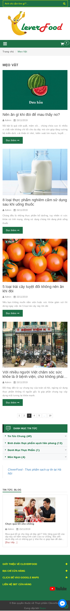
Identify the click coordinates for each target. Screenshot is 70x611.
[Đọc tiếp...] (11, 542)
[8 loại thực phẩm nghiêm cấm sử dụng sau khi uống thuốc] (35, 172)
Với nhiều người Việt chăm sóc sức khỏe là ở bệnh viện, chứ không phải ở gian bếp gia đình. (35, 376)
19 (50, 415)
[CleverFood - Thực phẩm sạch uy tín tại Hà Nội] (35, 23)
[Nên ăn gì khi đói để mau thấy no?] (35, 90)
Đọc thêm (11, 140)
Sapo (43, 608)
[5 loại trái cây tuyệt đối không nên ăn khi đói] (35, 260)
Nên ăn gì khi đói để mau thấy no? (31, 114)
